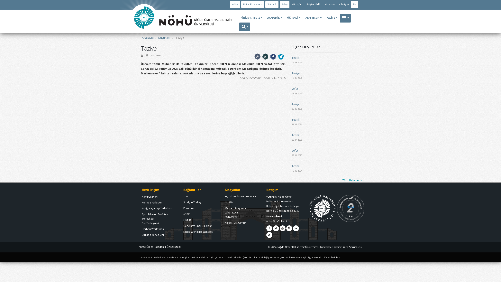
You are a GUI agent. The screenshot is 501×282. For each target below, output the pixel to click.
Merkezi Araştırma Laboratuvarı (235, 209)
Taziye (296, 73)
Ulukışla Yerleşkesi (153, 235)
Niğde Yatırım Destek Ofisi (198, 231)
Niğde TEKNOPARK (235, 222)
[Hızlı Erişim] (345, 18)
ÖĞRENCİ (292, 17)
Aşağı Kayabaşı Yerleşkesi (157, 208)
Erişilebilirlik (314, 4)
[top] (494, 277)
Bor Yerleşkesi (150, 223)
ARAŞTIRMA (312, 17)
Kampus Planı (150, 196)
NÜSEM (229, 202)
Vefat (295, 88)
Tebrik (295, 58)
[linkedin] (296, 228)
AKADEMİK (273, 17)
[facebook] (269, 228)
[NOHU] (144, 40)
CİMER (187, 220)
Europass (189, 208)
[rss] (269, 235)
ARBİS (186, 214)
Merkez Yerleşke (152, 202)
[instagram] (289, 228)
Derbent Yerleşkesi (153, 229)
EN (354, 4)
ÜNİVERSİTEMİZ (250, 17)
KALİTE (331, 17)
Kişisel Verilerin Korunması (240, 196)
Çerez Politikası (332, 257)
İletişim (345, 4)
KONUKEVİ (231, 217)
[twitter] (276, 228)
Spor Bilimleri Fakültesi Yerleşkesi (155, 215)
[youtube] (283, 228)
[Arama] (244, 27)
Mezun (330, 4)
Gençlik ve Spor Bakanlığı (197, 226)
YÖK (185, 196)
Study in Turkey (192, 202)
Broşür (297, 4)
